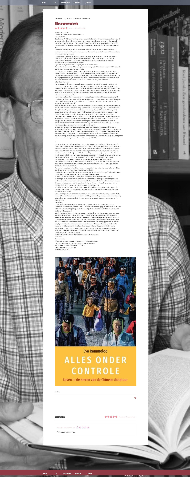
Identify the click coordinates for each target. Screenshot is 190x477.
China (57, 391)
